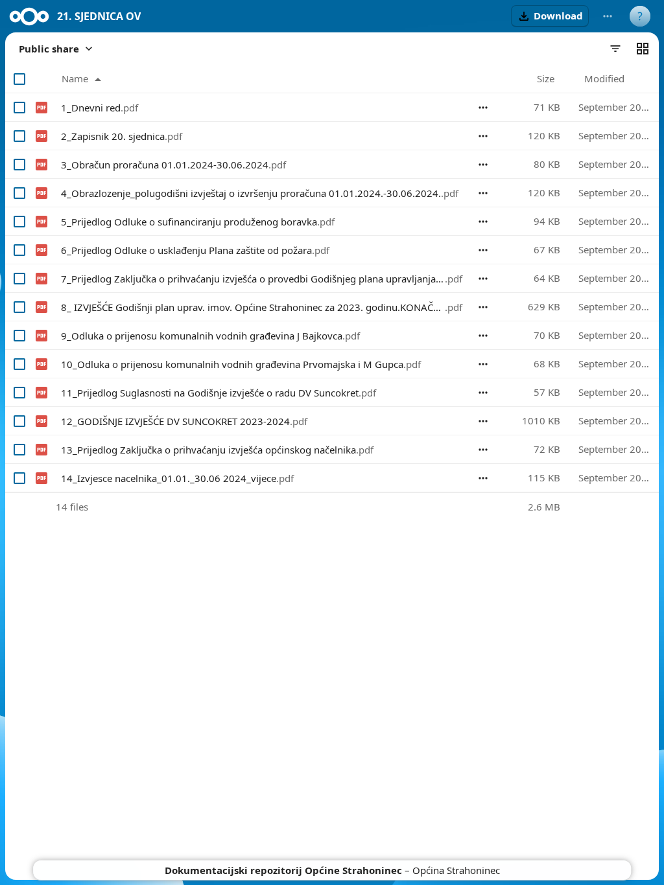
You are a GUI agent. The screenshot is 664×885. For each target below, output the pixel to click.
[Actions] (483, 108)
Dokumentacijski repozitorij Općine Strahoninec (283, 870)
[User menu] (640, 16)
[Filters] (615, 49)
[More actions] (607, 16)
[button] (550, 16)
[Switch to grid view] (643, 49)
